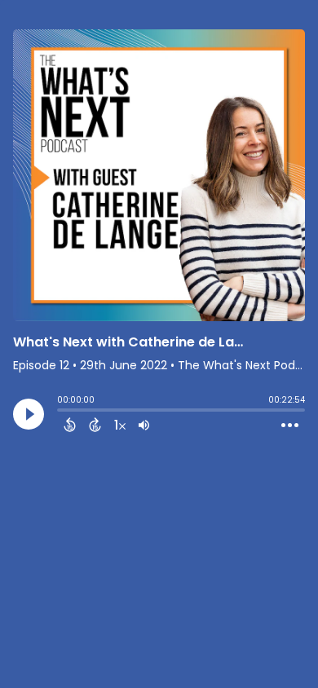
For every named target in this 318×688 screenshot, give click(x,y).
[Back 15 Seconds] (69, 424)
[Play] (28, 414)
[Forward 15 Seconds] (95, 424)
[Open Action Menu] (290, 425)
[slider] (61, 412)
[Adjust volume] (144, 424)
